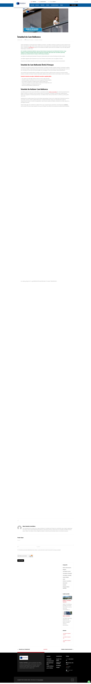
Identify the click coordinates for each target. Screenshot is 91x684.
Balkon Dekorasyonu (67, 567)
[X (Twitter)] (49, 1)
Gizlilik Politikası (50, 666)
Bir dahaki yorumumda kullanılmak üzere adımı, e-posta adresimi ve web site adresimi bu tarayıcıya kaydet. (40, 549)
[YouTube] (54, 1)
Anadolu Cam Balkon (29, 39)
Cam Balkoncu (31, 47)
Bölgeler (64, 569)
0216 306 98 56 (43, 1)
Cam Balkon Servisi (67, 571)
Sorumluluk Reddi (50, 660)
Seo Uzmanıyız (40, 679)
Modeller (64, 584)
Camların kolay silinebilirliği (24, 649)
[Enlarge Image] (45, 20)
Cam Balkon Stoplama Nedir (67, 641)
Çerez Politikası (50, 668)
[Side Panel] (77, 1)
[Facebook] (50, 1)
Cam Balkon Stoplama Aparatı (67, 634)
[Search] (75, 1)
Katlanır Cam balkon (53, 91)
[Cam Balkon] (21, 3)
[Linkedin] (52, 1)
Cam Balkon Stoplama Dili (67, 638)
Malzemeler (65, 583)
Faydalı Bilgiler (66, 577)
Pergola (58, 667)
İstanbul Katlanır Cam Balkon (66, 649)
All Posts (45, 649)
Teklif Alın (34, 1)
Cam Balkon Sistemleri (38, 39)
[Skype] (53, 1)
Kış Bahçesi (58, 665)
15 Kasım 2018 (19, 39)
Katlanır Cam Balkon (67, 581)
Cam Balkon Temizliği (67, 575)
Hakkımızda (49, 658)
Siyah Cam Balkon (66, 615)
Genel (64, 579)
